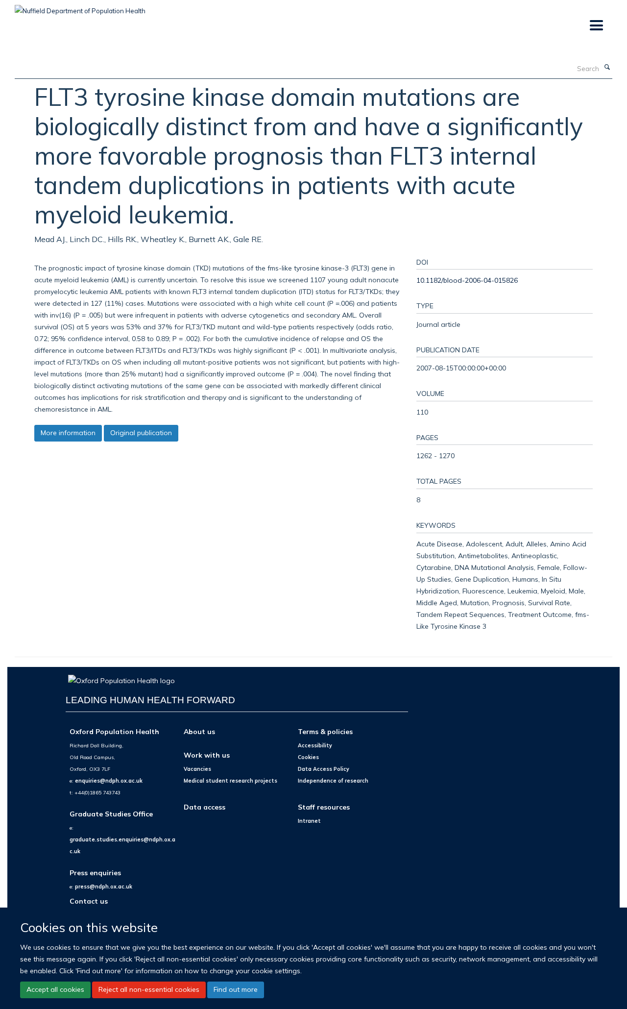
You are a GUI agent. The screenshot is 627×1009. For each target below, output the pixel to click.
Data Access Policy (323, 768)
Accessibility (315, 745)
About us (199, 731)
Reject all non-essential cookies (148, 989)
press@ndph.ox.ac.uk (103, 886)
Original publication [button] (141, 432)
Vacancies (197, 768)
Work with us (207, 755)
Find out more (236, 989)
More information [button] (68, 432)
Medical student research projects (230, 780)
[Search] (607, 67)
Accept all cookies (55, 989)
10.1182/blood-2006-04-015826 (467, 280)
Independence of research (333, 780)
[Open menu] (595, 26)
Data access (204, 807)
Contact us (89, 901)
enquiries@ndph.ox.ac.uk (109, 780)
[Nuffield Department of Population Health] (80, 7)
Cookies (308, 757)
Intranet (309, 820)
